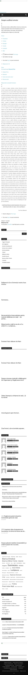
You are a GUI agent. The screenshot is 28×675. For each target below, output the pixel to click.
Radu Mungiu (5, 632)
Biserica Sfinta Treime (7, 258)
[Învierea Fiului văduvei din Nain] (14, 335)
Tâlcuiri (3, 252)
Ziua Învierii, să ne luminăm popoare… (13, 428)
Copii (12, 563)
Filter (2, 67)
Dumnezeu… (5, 300)
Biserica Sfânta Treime (9, 561)
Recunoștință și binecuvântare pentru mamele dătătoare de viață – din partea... (13, 317)
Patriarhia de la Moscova (20, 577)
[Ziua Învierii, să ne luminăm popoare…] (14, 422)
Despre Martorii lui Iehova (18, 662)
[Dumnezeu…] (14, 293)
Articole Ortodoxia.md (7, 246)
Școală (6, 588)
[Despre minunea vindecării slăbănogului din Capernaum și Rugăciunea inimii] (14, 372)
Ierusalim (7, 567)
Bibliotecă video (5, 254)
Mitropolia (4, 572)
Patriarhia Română (5, 579)
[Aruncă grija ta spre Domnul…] (14, 406)
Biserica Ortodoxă (8, 559)
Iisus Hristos (16, 567)
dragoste (4, 565)
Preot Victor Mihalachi (12, 451)
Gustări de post (5, 256)
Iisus (10, 567)
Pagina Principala (6, 242)
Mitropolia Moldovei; (10, 572)
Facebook (5, 38)
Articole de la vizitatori (7, 248)
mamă (21, 570)
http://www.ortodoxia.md (11, 454)
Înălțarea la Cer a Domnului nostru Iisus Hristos (12, 486)
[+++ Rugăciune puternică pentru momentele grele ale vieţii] (14, 512)
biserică (20, 561)
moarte (16, 572)
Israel (9, 570)
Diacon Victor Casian (12, 445)
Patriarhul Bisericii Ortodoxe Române (16, 579)
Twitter (4, 41)
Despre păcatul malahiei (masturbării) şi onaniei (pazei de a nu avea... (14, 543)
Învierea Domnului (13, 669)
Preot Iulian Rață (8, 586)
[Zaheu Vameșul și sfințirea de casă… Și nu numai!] (14, 389)
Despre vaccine (21, 666)
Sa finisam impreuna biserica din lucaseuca (10, 671)
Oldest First (5, 72)
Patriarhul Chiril (5, 581)
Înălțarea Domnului (7, 662)
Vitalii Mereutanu (11, 469)
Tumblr (4, 46)
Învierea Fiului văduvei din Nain (11, 341)
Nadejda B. (10, 463)
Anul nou (13, 556)
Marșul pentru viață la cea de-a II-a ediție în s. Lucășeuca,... (12, 325)
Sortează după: (8, 69)
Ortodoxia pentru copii (9, 665)
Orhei (3, 577)
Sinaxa (3, 588)
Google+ (5, 43)
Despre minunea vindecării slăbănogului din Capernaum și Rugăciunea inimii (13, 379)
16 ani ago (15, 54)
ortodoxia (8, 577)
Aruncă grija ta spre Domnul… (10, 413)
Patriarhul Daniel (12, 581)
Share (2, 35)
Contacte (4, 260)
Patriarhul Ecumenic (19, 581)
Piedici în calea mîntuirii (18, 663)
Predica (14, 584)
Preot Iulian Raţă (11, 439)
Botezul (3, 563)
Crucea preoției (14, 666)
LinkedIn (5, 48)
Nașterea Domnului (15, 575)
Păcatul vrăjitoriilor (6, 666)
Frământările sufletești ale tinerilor (10, 668)
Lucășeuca (15, 570)
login (9, 60)
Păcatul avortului (18, 665)
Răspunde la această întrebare (8, 82)
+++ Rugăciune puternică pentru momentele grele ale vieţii (11, 517)
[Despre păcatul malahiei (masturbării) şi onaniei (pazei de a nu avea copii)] (14, 539)
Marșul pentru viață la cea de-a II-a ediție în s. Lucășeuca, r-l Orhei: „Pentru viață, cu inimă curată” (14, 497)
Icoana (3, 567)
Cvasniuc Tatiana (11, 457)
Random (5, 74)
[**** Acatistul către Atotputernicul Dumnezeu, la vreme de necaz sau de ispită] (14, 525)
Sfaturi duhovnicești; (18, 586)
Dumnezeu (13, 565)
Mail (4, 50)
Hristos (21, 565)
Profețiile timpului (6, 262)
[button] (2, 15)
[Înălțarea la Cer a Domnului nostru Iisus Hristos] (14, 276)
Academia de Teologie (6, 556)
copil (14, 563)
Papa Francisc (12, 577)
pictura (9, 584)
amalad (3, 624)
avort (17, 556)
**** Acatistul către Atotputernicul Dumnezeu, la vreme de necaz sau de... (13, 530)
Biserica (20, 556)
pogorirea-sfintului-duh (8, 663)
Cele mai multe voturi (8, 77)
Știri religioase (5, 244)
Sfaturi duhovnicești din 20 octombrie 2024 (14, 621)
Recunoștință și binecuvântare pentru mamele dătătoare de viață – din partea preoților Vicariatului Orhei (14, 493)
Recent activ (6, 79)
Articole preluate (5, 250)
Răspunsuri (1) (6, 64)
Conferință (8, 563)
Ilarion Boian (4, 570)
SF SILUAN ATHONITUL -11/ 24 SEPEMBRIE (15, 624)
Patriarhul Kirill (5, 584)
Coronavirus (19, 563)
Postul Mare (20, 668)
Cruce (24, 563)
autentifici (9, 224)
